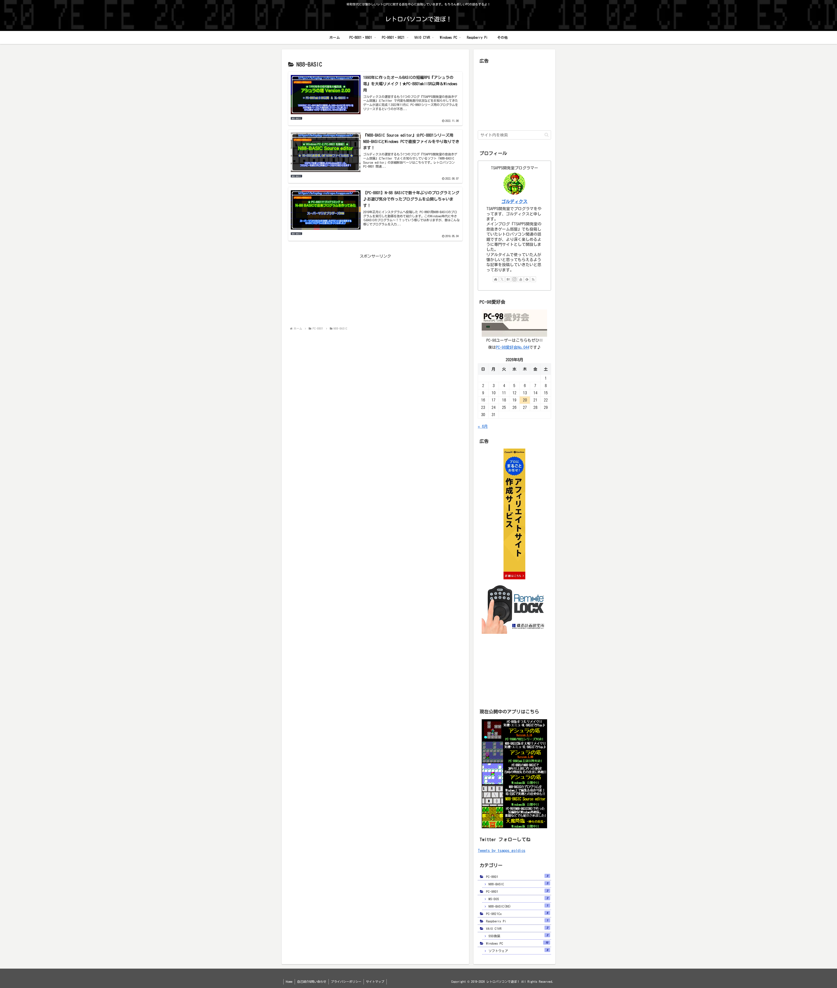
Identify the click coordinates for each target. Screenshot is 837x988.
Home (289, 981)
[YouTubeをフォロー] (521, 279)
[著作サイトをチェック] (495, 279)
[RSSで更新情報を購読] (533, 279)
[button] (546, 134)
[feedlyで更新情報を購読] (527, 279)
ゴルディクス (514, 201)
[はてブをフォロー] (508, 279)
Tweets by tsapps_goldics (501, 850)
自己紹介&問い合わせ (311, 981)
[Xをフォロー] (502, 279)
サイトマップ (375, 981)
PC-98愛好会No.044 (512, 347)
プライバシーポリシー (346, 981)
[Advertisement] (375, 290)
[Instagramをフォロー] (514, 279)
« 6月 (483, 426)
